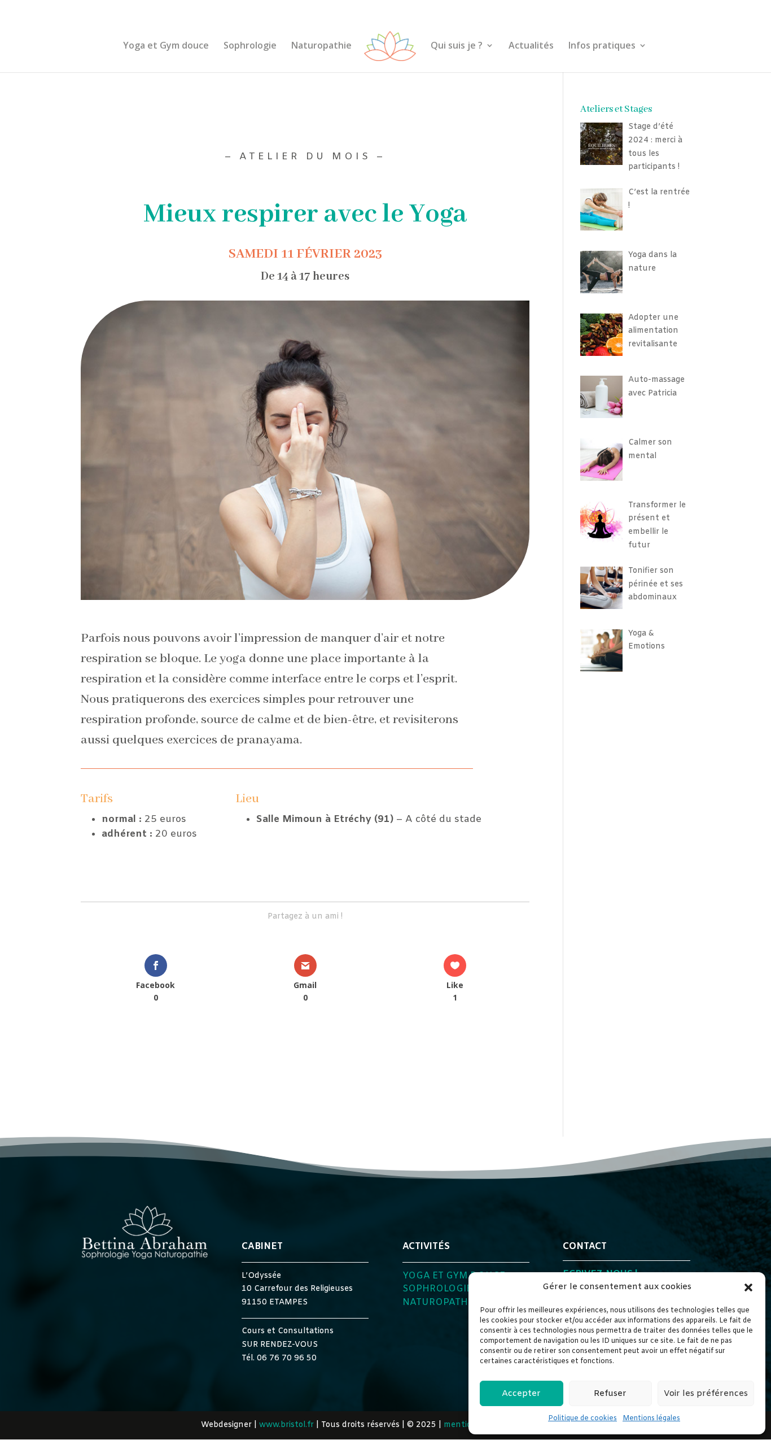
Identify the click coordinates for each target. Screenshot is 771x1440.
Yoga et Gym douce (166, 46)
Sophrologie (250, 46)
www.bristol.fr (286, 1425)
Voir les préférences (706, 1393)
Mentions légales (651, 1418)
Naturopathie (321, 46)
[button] (748, 1287)
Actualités (531, 46)
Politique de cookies (582, 1418)
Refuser (610, 1393)
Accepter (521, 1393)
